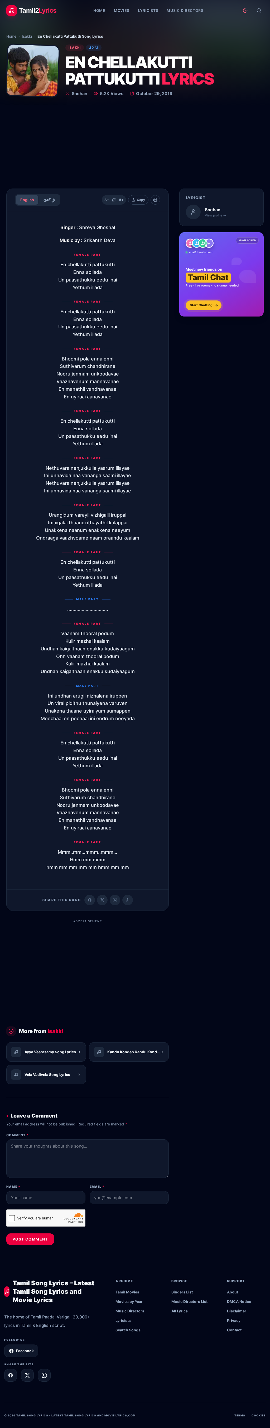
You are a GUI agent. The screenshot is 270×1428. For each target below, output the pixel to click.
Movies (121, 10)
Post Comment (30, 1239)
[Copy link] (127, 900)
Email (97, 1187)
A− (106, 200)
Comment (17, 1135)
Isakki (27, 36)
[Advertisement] (135, 145)
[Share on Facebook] (89, 900)
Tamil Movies (127, 1292)
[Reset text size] (114, 200)
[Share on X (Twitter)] (102, 900)
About (232, 1292)
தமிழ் (49, 199)
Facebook (25, 1350)
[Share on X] (27, 1375)
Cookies (259, 1415)
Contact (234, 1330)
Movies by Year (129, 1301)
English (27, 199)
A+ (121, 199)
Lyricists (148, 10)
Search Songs (128, 1330)
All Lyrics (179, 1311)
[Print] (155, 200)
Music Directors (185, 10)
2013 (93, 48)
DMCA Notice (239, 1301)
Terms (239, 1415)
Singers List (182, 1292)
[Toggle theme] (245, 10)
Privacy (233, 1320)
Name (13, 1187)
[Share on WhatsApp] (115, 900)
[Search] (259, 10)
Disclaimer (236, 1311)
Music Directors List (189, 1301)
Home (99, 10)
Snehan (79, 93)
